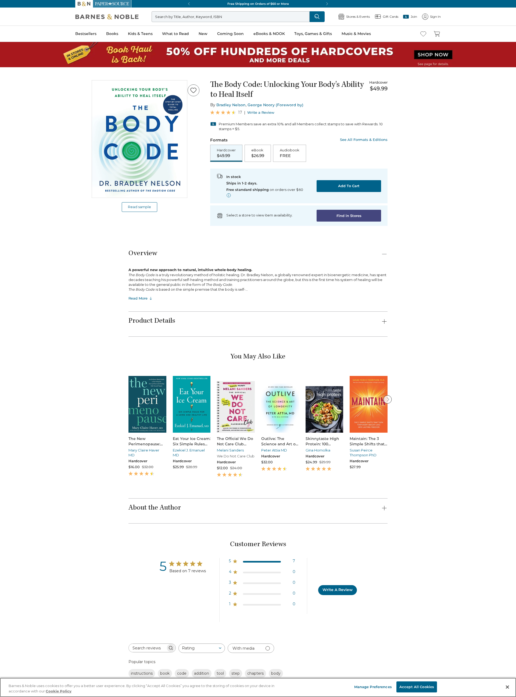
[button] (258, 348)
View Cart (501, 664)
